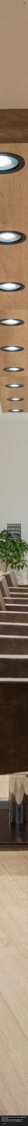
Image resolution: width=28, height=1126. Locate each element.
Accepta (4, 1123)
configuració (18, 1121)
